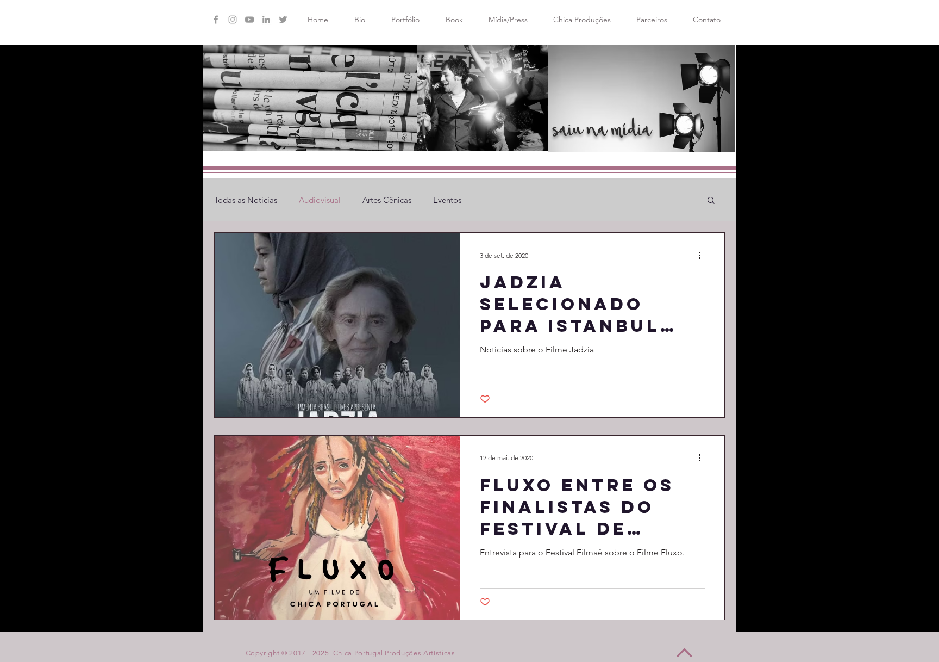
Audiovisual (320, 200)
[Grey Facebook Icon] (215, 19)
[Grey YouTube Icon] (249, 19)
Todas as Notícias (245, 200)
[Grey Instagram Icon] (232, 19)
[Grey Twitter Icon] (283, 19)
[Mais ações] (703, 255)
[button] (711, 201)
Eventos (447, 200)
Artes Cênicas (386, 200)
